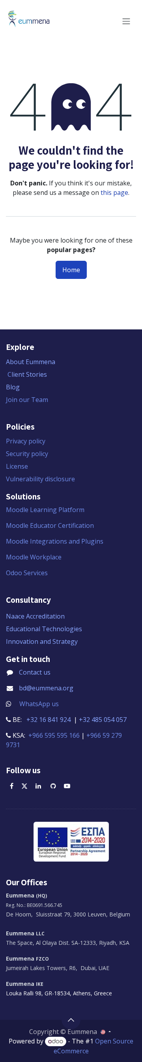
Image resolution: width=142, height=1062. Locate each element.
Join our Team (27, 399)
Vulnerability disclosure (40, 479)
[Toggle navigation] (126, 21)
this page (114, 192)
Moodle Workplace (34, 557)
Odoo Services (27, 572)
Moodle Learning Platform (46, 509)
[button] (71, 1019)
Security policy (27, 453)
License (17, 466)
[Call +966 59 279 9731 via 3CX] (22, 744)
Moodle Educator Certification (50, 525)
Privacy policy (25, 441)
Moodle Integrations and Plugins (55, 541)
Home (71, 270)
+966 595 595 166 (54, 735)
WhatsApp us (39, 703)
